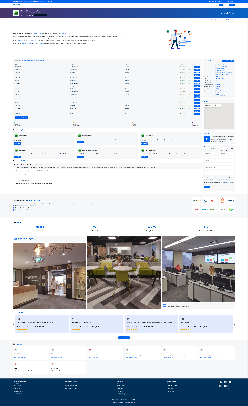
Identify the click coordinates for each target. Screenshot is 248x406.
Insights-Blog (120, 387)
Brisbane (32, 40)
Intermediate (29, 43)
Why (17, 222)
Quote (226, 5)
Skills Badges (120, 391)
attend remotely (37, 33)
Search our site (170, 390)
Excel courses (20, 40)
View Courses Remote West (57, 372)
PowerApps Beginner (18, 393)
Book (197, 66)
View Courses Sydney (93, 357)
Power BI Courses (17, 387)
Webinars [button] (179, 5)
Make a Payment (121, 385)
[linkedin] (225, 382)
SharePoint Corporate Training (72, 390)
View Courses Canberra (168, 357)
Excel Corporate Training (70, 387)
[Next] (235, 325)
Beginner (24, 43)
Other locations (170, 391)
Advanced (35, 43)
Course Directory (171, 388)
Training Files (120, 388)
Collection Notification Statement (225, 179)
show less (25, 117)
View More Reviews (124, 337)
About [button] (211, 5)
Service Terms (115, 399)
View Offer (48, 1)
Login (221, 5)
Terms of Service (207, 184)
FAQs (168, 387)
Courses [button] (172, 5)
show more (18, 117)
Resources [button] (204, 5)
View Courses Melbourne (131, 357)
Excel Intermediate (17, 390)
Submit (207, 187)
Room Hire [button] (195, 5)
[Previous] (12, 325)
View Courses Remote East (20, 357)
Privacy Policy (228, 182)
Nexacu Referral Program (123, 394)
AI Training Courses (121, 393)
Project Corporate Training (71, 388)
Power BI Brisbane (17, 383)
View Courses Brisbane (56, 357)
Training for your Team (172, 385)
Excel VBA (42, 43)
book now (63, 33)
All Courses (169, 383)
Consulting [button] (187, 5)
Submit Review (120, 390)
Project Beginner (17, 388)
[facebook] (221, 382)
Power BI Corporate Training (71, 385)
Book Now (232, 5)
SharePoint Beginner (18, 391)
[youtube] (230, 382)
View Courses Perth (18, 372)
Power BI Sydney (17, 385)
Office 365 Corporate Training (72, 383)
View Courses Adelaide (205, 357)
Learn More (17, 143)
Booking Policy (124, 399)
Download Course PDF (228, 60)
